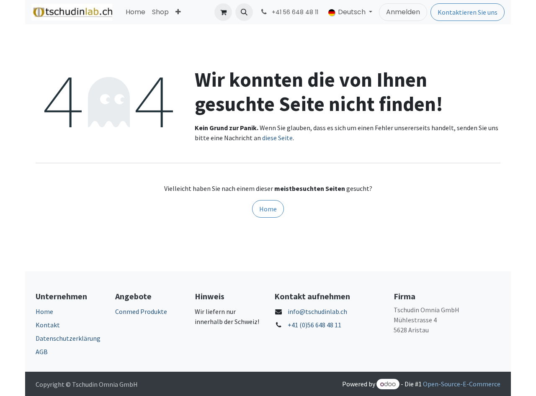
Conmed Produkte (141, 311)
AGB (42, 351)
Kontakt (48, 325)
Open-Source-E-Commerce (461, 384)
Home (268, 209)
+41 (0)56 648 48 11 (314, 325)
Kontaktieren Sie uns (467, 12)
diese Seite (277, 138)
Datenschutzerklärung (68, 338)
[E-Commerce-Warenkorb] (223, 12)
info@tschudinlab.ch (317, 311)
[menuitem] (135, 12)
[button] (244, 12)
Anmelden (403, 12)
